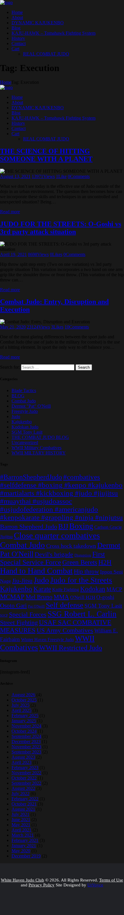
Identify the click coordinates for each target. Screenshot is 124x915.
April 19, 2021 (13, 254)
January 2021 (24, 845)
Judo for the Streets (81, 580)
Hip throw (86, 571)
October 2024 (24, 731)
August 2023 (23, 757)
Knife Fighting (65, 589)
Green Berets (79, 562)
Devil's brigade (54, 554)
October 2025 (24, 699)
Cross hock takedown (71, 546)
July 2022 (20, 793)
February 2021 (25, 840)
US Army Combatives (65, 630)
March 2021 (23, 835)
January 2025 (24, 720)
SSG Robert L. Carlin (82, 614)
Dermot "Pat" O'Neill (31, 406)
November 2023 (26, 746)
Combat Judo (24, 400)
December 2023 (26, 741)
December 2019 (26, 855)
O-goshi (105, 597)
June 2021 (21, 819)
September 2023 (26, 751)
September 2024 (26, 736)
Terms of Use (111, 880)
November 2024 (26, 725)
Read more (10, 211)
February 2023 (25, 767)
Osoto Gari (13, 605)
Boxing (81, 525)
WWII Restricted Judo (70, 648)
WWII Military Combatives (36, 447)
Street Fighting (19, 622)
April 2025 (21, 710)
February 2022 (25, 798)
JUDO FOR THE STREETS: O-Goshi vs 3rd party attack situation (60, 227)
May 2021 (21, 824)
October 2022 (24, 777)
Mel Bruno (39, 596)
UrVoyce (95, 885)
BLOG (18, 395)
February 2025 (25, 715)
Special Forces (27, 614)
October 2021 (24, 803)
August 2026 (23, 694)
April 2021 (21, 829)
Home (5, 82)
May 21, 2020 (13, 326)
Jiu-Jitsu (22, 580)
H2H (105, 562)
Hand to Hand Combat (36, 570)
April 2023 (21, 762)
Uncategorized (25, 442)
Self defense (64, 605)
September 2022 (26, 783)
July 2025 (20, 705)
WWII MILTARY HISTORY (39, 452)
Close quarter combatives (57, 535)
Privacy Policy (42, 885)
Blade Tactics (24, 390)
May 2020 (21, 850)
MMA (61, 596)
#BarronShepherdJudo (31, 477)
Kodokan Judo (25, 426)
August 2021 (23, 809)
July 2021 (20, 814)
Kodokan (92, 589)
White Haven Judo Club (22, 880)
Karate (42, 589)
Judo (16, 416)
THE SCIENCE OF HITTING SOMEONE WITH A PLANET (46, 155)
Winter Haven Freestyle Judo (47, 639)
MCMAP (12, 596)
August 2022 (23, 788)
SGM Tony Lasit (27, 432)
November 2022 (26, 772)
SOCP (4, 615)
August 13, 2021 (15, 176)
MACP (114, 589)
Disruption (82, 555)
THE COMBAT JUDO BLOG (40, 437)
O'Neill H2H (82, 597)
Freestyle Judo (25, 411)
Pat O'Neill (36, 606)
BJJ (63, 526)
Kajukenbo (22, 421)
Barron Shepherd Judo (28, 526)
